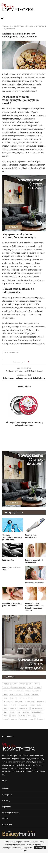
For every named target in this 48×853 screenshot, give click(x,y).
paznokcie (40, 701)
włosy (30, 715)
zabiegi (6, 719)
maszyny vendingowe (11, 353)
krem (5, 694)
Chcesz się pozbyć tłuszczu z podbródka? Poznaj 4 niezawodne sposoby (34, 606)
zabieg (38, 715)
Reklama (5, 788)
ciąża (36, 684)
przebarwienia (23, 708)
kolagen (37, 687)
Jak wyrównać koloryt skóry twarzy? (34, 561)
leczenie (35, 694)
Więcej (24, 851)
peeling (6, 705)
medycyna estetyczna (26, 698)
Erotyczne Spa (8, 560)
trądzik (6, 715)
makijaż (6, 698)
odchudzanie (30, 701)
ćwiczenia (40, 719)
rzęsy (5, 712)
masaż (13, 698)
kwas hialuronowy (16, 694)
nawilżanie (18, 701)
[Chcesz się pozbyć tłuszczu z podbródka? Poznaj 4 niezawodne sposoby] (35, 593)
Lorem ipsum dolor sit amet (11, 568)
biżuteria (6, 684)
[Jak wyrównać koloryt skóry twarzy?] (35, 550)
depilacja (6, 687)
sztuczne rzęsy (37, 712)
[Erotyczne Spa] (12, 550)
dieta (29, 687)
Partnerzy (6, 800)
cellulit (22, 684)
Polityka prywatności (10, 812)
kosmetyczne (8, 691)
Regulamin (6, 806)
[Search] (46, 18)
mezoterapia (8, 701)
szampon (26, 712)
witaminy (22, 715)
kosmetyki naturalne (32, 691)
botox (15, 684)
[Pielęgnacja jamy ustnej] (35, 573)
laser (27, 694)
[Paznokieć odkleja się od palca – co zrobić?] (12, 593)
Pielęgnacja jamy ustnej (34, 583)
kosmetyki (18, 691)
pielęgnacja (24, 705)
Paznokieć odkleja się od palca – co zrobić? (12, 604)
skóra (12, 712)
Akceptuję (40, 848)
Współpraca (7, 794)
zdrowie (14, 719)
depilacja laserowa (19, 687)
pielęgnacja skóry (37, 705)
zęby (32, 719)
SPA (19, 712)
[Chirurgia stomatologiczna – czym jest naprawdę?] (12, 525)
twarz (14, 715)
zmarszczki (23, 719)
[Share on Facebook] (31, 362)
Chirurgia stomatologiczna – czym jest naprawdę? (12, 537)
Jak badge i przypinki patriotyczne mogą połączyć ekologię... (24, 423)
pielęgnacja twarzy (10, 708)
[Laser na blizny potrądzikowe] (35, 525)
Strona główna (7, 26)
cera (30, 684)
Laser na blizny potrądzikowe (31, 536)
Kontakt (5, 818)
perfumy (14, 705)
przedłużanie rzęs (37, 708)
